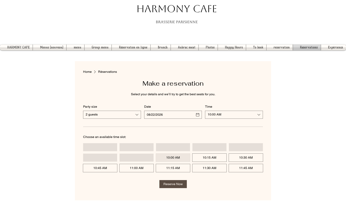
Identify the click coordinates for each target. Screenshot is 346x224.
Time (208, 106)
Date (147, 106)
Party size (90, 106)
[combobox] (112, 115)
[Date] (197, 114)
